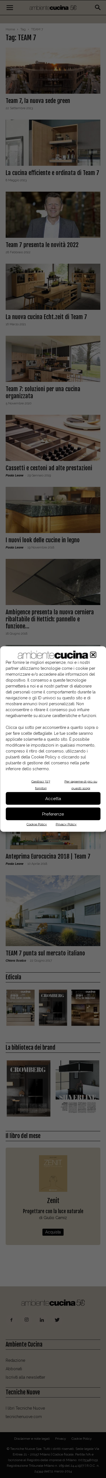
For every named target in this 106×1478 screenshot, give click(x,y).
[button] (93, 655)
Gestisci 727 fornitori (40, 785)
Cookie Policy (37, 824)
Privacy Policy (66, 824)
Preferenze (53, 813)
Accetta (53, 798)
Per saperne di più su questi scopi (80, 785)
